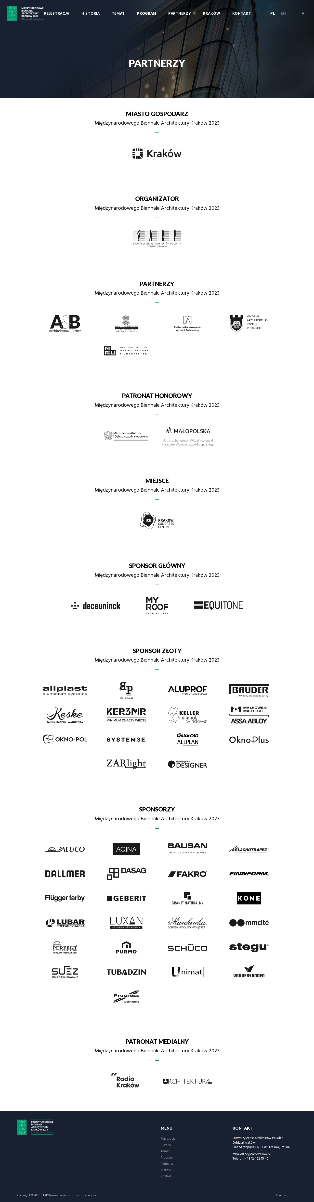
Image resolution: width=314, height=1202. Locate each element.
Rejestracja (56, 13)
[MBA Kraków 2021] (28, 13)
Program (146, 13)
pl (272, 13)
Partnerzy (179, 13)
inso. (294, 1195)
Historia (90, 13)
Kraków (211, 13)
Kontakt (241, 13)
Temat (118, 13)
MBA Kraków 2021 (38, 1127)
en (283, 13)
